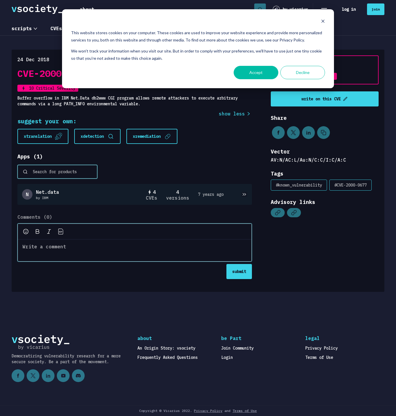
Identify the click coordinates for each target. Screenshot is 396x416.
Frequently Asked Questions (167, 357)
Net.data (47, 192)
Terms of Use (319, 357)
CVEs (56, 28)
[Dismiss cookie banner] (323, 22)
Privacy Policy (321, 348)
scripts (22, 28)
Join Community (237, 348)
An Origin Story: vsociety (166, 348)
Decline (303, 72)
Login (227, 357)
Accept (256, 72)
